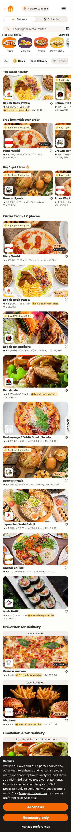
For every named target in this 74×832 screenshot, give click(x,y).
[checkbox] (9, 45)
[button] (8, 9)
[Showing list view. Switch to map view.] (67, 29)
